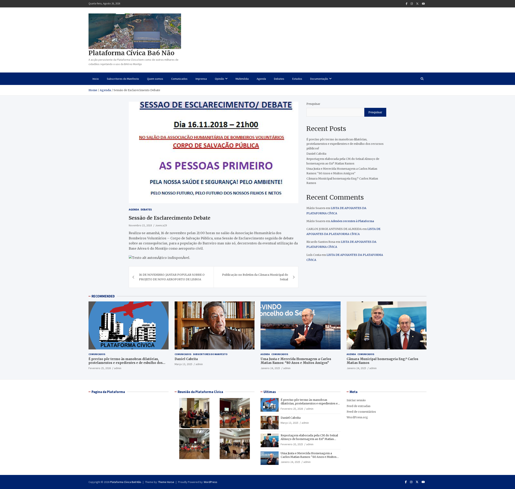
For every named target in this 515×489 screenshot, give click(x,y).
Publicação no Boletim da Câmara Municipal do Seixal (255, 277)
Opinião (219, 79)
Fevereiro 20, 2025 (292, 444)
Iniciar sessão (356, 400)
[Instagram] (411, 4)
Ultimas (270, 392)
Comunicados (179, 79)
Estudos (297, 79)
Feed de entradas (358, 406)
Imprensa (201, 79)
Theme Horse (166, 482)
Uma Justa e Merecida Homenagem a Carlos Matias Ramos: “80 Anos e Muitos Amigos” (296, 361)
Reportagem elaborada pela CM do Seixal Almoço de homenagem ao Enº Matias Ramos (309, 439)
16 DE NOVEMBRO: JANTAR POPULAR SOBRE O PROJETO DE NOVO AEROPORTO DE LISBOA (172, 277)
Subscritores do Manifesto (123, 79)
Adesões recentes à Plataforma (352, 221)
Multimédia (242, 79)
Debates (279, 79)
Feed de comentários (361, 411)
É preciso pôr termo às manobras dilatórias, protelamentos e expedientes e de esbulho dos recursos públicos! (344, 144)
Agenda (261, 79)
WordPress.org (357, 417)
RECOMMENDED (103, 296)
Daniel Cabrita (316, 153)
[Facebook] (406, 4)
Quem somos (155, 79)
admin (117, 368)
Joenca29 (161, 225)
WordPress (210, 482)
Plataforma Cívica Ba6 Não (131, 53)
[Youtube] (423, 4)
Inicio (96, 79)
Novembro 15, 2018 (140, 225)
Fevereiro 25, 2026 (100, 368)
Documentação (319, 79)
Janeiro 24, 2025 (270, 368)
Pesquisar (313, 104)
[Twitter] (417, 4)
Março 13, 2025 (183, 364)
